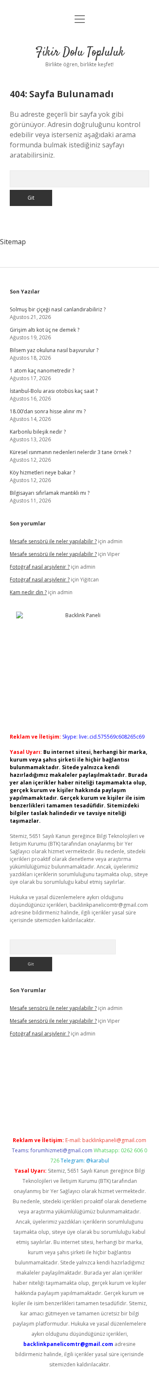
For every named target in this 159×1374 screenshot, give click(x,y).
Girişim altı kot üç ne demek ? (44, 329)
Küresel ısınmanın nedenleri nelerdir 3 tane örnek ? (70, 452)
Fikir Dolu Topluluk (79, 52)
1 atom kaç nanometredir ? (42, 370)
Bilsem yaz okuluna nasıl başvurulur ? (54, 350)
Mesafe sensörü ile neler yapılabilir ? (53, 541)
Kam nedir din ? (28, 592)
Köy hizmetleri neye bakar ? (42, 472)
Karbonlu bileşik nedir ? (38, 431)
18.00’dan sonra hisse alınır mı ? (48, 411)
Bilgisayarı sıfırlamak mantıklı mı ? (49, 493)
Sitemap (13, 241)
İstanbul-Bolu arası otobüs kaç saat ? (54, 391)
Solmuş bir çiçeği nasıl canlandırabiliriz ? (58, 309)
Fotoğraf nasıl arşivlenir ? (40, 566)
